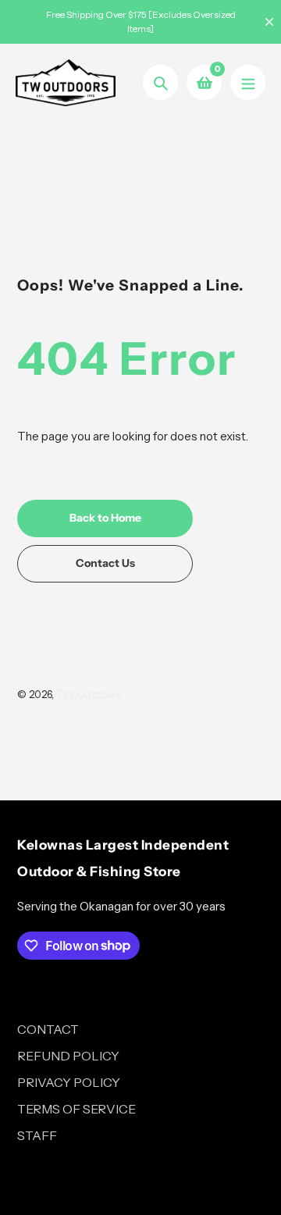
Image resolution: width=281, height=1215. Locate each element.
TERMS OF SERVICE (76, 1109)
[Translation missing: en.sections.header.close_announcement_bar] (269, 22)
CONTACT (48, 1029)
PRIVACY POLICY (68, 1082)
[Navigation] (247, 82)
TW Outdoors (88, 694)
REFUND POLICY (68, 1056)
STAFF (37, 1135)
